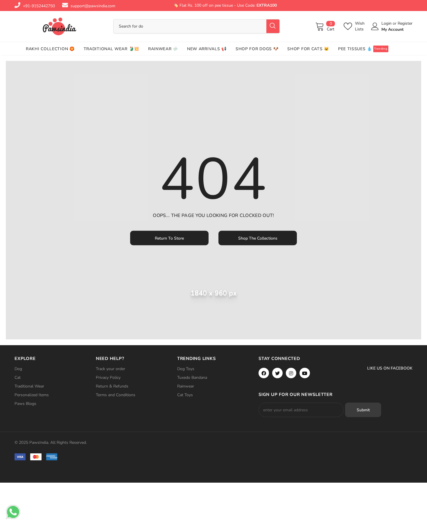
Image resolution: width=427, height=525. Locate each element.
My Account (392, 29)
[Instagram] (291, 373)
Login (387, 23)
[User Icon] (375, 26)
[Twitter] (277, 373)
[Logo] (60, 26)
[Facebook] (264, 373)
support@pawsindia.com (93, 6)
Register (405, 23)
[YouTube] (304, 373)
